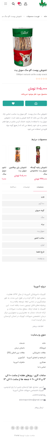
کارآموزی (21, 357)
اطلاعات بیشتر (38, 326)
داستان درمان (20, 347)
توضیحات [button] (26, 187)
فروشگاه (43, 347)
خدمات (22, 343)
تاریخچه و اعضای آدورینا (36, 357)
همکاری (43, 362)
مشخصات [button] (40, 187)
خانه (44, 343)
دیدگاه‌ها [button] (13, 187)
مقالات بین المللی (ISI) (16, 352)
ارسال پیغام (39, 407)
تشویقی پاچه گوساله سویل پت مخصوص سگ (38, 171)
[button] (25, 3)
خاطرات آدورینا (19, 362)
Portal (16, 435)
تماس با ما (42, 367)
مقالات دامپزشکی (39, 352)
